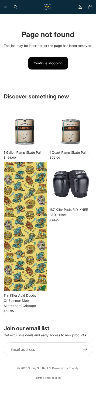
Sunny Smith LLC (39, 368)
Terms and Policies (48, 377)
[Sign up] (85, 349)
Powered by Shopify (65, 368)
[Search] (15, 7)
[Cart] (90, 7)
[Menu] (5, 7)
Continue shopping (48, 63)
